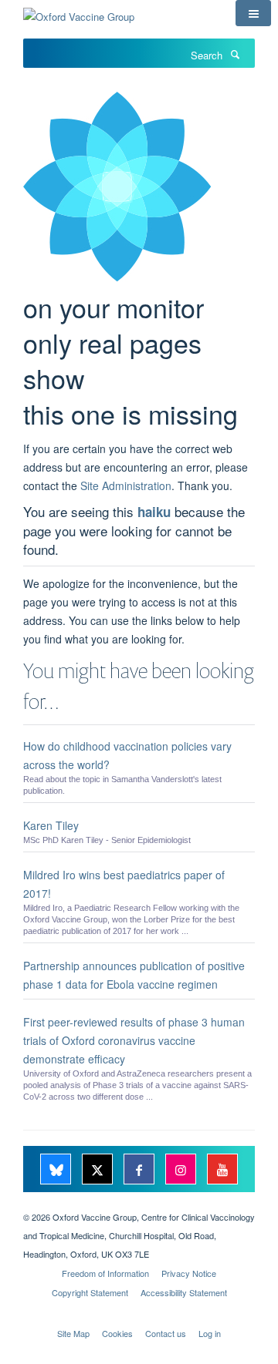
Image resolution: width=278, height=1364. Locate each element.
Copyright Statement (90, 1292)
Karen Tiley (51, 825)
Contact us (165, 1333)
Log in (209, 1333)
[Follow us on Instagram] (182, 1170)
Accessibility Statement (184, 1292)
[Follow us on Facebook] (141, 1170)
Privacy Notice (188, 1273)
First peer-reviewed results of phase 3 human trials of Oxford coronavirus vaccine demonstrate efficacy (134, 1040)
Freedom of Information (105, 1273)
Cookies (117, 1333)
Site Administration (125, 485)
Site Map (73, 1333)
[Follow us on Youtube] (222, 1170)
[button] (253, 13)
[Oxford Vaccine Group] (78, 11)
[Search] (234, 53)
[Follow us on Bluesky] (57, 1170)
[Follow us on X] (99, 1170)
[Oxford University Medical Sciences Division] (139, 1204)
